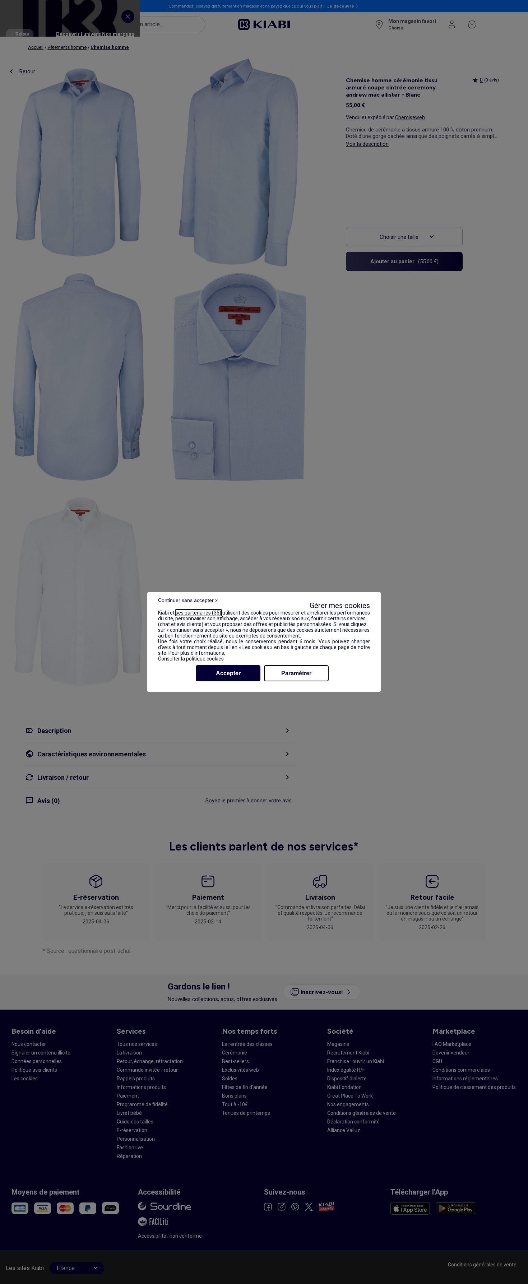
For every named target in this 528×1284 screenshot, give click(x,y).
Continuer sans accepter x (188, 600)
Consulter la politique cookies (191, 659)
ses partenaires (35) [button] (198, 613)
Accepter (228, 673)
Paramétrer (296, 673)
